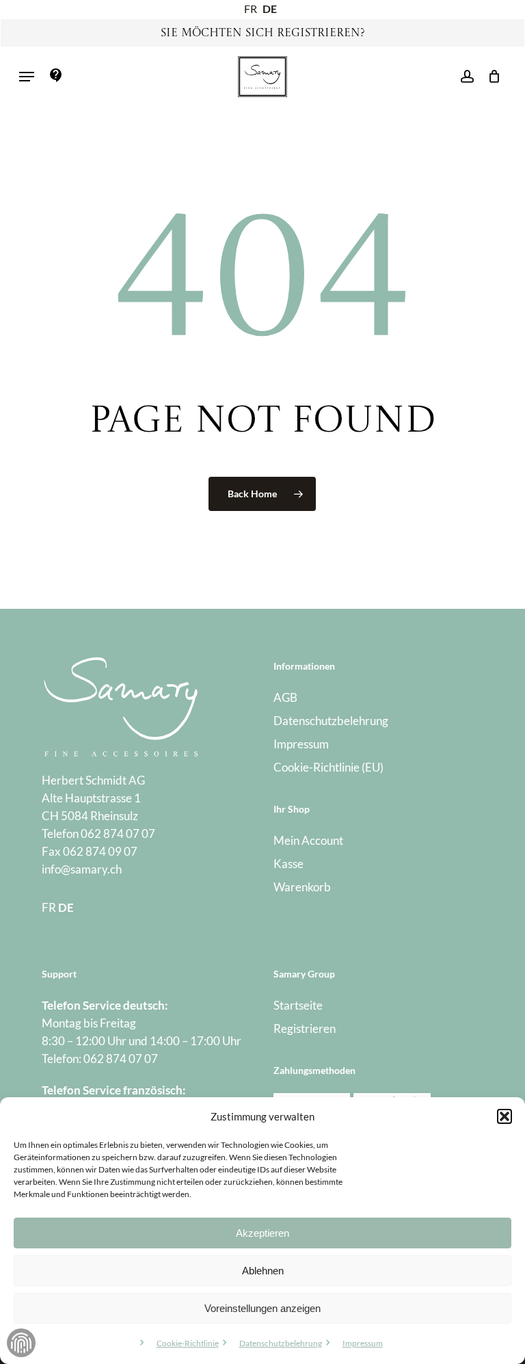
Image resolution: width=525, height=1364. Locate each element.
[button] (504, 1116)
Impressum (362, 1343)
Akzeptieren (262, 1233)
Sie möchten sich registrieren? (263, 33)
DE (269, 8)
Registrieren (304, 1028)
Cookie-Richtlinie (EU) (328, 767)
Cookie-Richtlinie (188, 1343)
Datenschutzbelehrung (280, 1343)
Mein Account (308, 840)
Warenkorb (302, 887)
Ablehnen (263, 1270)
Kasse (288, 863)
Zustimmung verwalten (21, 1342)
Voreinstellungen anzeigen (262, 1308)
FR (250, 8)
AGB (285, 697)
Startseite (298, 1005)
